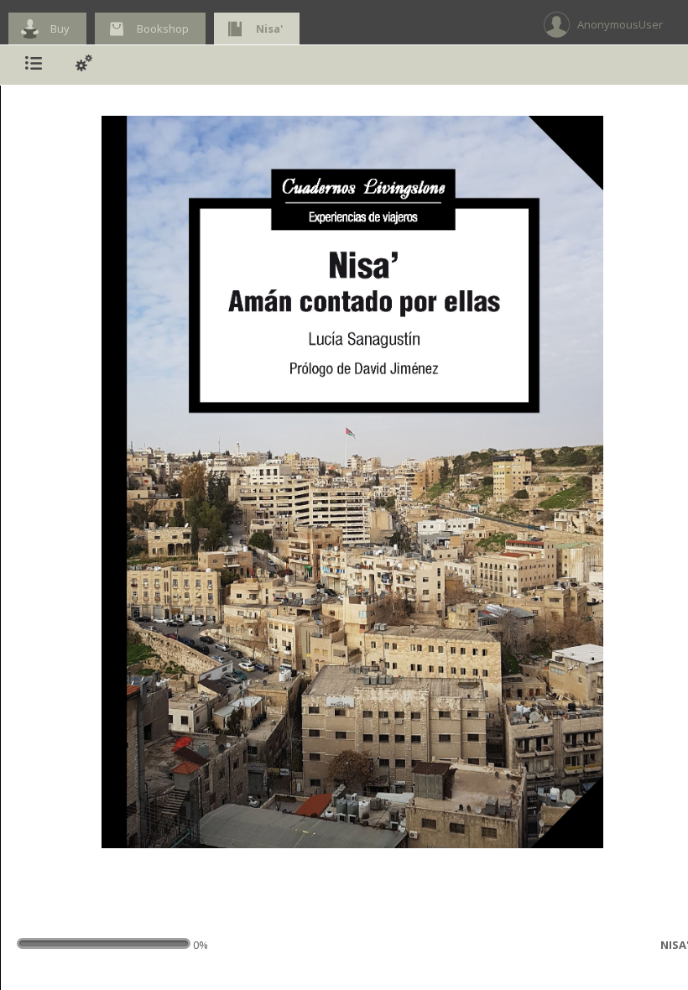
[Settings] (84, 65)
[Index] (33, 65)
